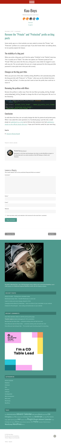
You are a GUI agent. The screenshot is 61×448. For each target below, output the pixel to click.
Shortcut (7, 389)
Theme (35, 422)
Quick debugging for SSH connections (24, 319)
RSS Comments (24, 18)
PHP (19, 419)
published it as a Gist (17, 122)
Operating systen (14, 419)
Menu (30, 2)
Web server (7, 398)
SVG (32, 422)
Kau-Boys (30, 10)
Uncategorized (8, 394)
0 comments (17, 31)
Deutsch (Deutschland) (13, 134)
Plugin (30, 419)
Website (7, 208)
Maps (46, 416)
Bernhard (23, 151)
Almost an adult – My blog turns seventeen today (17, 296)
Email (6, 202)
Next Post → (52, 234)
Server (17, 422)
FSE (15, 417)
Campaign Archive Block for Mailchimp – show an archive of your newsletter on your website (28, 303)
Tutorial (45, 422)
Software (7, 391)
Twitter (37, 18)
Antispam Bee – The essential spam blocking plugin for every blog (31, 326)
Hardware (7, 385)
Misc (6, 387)
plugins (9, 286)
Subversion (28, 422)
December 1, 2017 (9, 31)
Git (16, 416)
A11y (6, 414)
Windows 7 (49, 422)
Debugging (8, 417)
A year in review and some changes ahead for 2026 (18, 301)
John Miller (7, 316)
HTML (29, 417)
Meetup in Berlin (42, 286)
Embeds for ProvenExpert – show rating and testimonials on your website (23, 305)
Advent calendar (13, 142)
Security (13, 422)
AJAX (33, 414)
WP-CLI (23, 424)
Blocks (40, 414)
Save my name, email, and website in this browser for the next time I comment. (27, 215)
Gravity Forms (20, 416)
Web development (9, 396)
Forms (13, 416)
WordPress (30, 18)
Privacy (52, 419)
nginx (9, 419)
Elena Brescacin (9, 323)
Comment (7, 175)
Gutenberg (25, 417)
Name (7, 196)
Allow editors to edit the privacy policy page (23, 316)
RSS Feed (27, 18)
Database (7, 382)
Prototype (7, 422)
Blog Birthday (45, 414)
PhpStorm (22, 419)
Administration (11, 414)
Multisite (52, 417)
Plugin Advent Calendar (42, 419)
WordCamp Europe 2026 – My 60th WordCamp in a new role (20, 298)
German (30, 22)
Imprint (10, 441)
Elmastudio (16, 438)
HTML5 (32, 416)
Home (6, 441)
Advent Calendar (24, 414)
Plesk (26, 419)
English (30, 25)
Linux (43, 416)
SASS (10, 422)
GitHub (34, 18)
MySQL (6, 419)
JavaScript (38, 416)
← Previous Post (10, 234)
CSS (49, 414)
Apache (36, 414)
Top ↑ (54, 436)
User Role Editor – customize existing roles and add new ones (27, 321)
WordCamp (7, 400)
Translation (41, 422)
